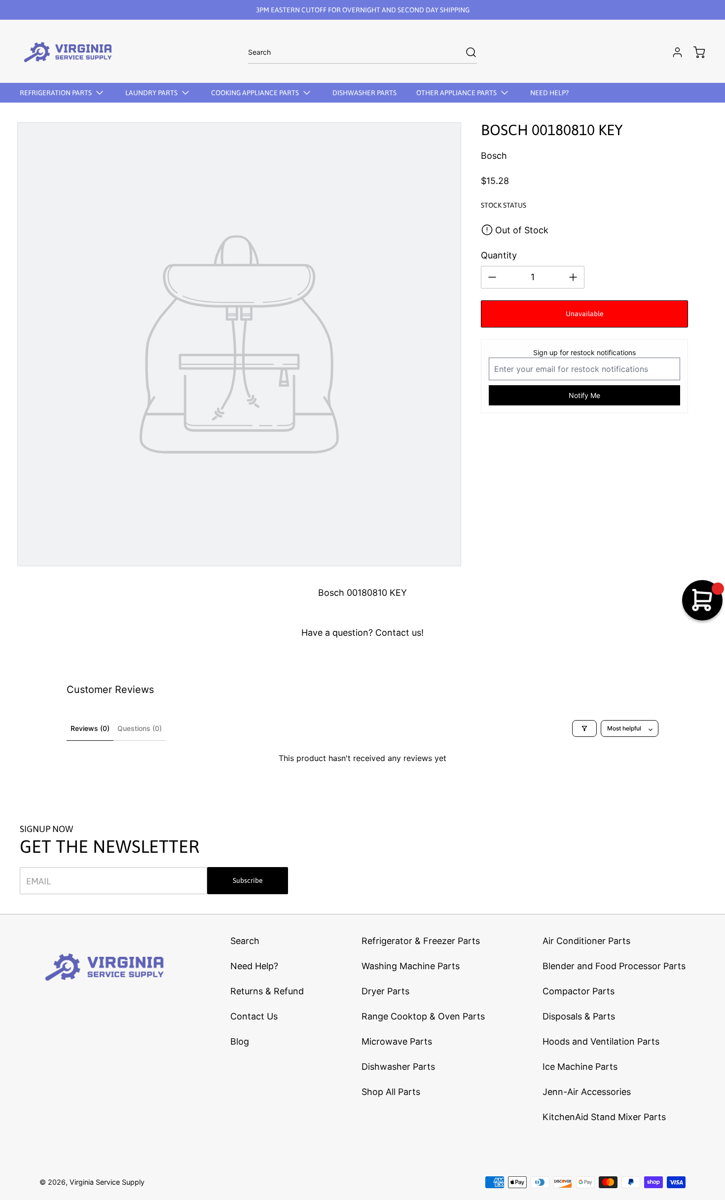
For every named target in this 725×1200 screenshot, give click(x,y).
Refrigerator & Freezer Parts (421, 941)
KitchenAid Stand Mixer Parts (604, 1117)
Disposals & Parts (579, 1016)
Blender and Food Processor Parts (614, 966)
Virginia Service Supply (107, 1182)
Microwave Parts (397, 1041)
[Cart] (694, 52)
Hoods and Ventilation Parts (601, 1041)
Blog (239, 1041)
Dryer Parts (385, 991)
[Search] (466, 52)
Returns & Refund (267, 991)
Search (244, 941)
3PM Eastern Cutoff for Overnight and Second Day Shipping (363, 10)
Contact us (398, 632)
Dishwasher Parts (398, 1066)
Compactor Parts (579, 991)
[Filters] (584, 728)
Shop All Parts (391, 1092)
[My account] (673, 52)
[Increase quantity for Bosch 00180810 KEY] (573, 277)
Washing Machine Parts (411, 966)
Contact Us (254, 1016)
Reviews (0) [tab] (90, 728)
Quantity (499, 255)
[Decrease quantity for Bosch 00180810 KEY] (492, 277)
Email (38, 880)
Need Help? (254, 966)
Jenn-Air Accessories (587, 1092)
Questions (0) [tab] (139, 728)
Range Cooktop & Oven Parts (423, 1016)
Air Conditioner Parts (586, 941)
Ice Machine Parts (580, 1066)
